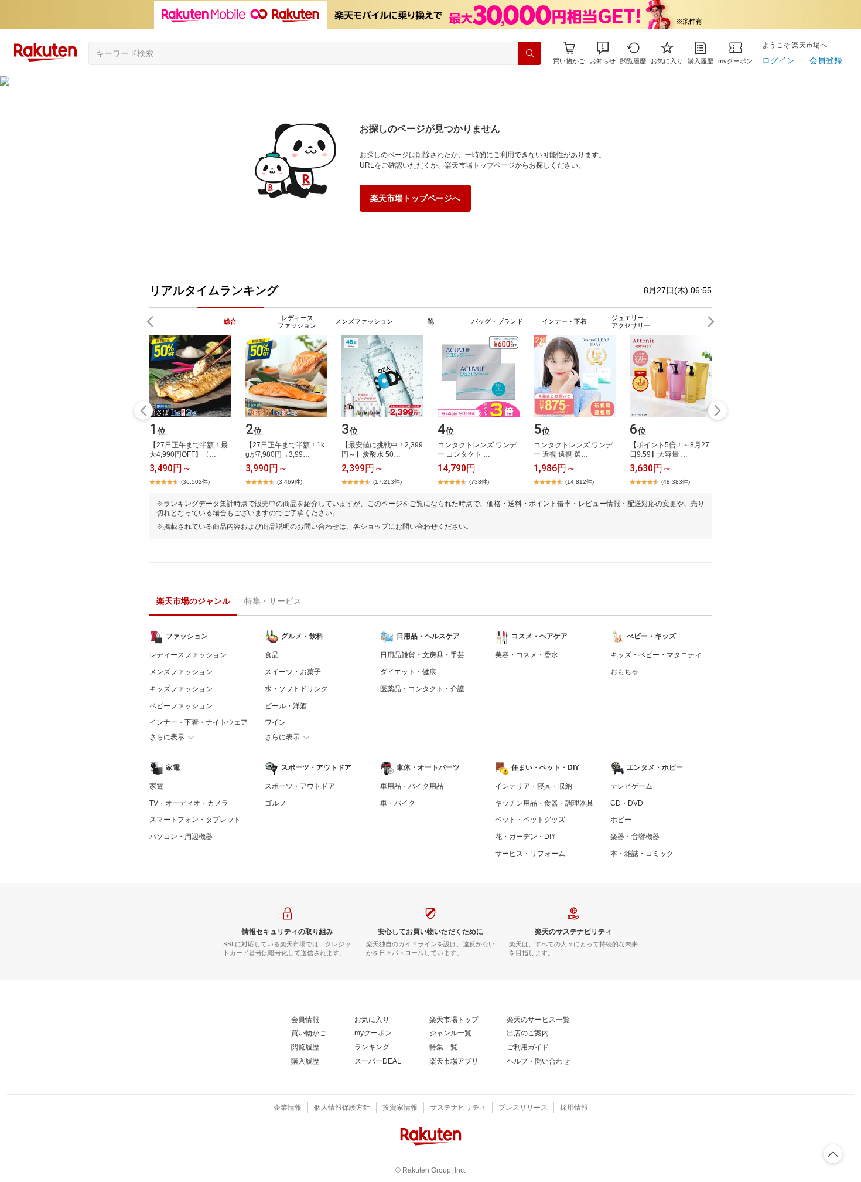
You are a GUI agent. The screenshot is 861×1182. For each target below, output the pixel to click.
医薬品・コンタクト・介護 (422, 689)
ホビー (620, 820)
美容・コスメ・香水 (526, 655)
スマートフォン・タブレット (195, 820)
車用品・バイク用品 (411, 786)
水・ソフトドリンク (296, 689)
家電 (156, 786)
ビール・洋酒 (286, 706)
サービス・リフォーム (530, 854)
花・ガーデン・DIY (525, 837)
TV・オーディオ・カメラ (188, 803)
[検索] (529, 53)
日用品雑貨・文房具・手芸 (422, 655)
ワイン (275, 722)
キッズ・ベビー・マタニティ (656, 655)
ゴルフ (275, 803)
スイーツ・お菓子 (293, 672)
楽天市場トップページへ (415, 198)
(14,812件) (579, 481)
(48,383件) (675, 481)
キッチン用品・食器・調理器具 (544, 803)
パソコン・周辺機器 (181, 837)
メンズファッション (181, 672)
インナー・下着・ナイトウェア (198, 722)
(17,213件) (387, 481)
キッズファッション (181, 689)
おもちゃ (624, 672)
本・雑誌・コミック (642, 854)
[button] (603, 53)
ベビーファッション (181, 706)
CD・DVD (626, 803)
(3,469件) (289, 481)
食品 (272, 655)
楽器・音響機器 (635, 837)
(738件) (479, 481)
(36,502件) (195, 481)
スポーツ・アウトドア (300, 786)
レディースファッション (188, 655)
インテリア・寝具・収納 (533, 786)
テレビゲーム (631, 786)
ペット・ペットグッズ (530, 820)
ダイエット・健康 (408, 672)
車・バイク (397, 803)
